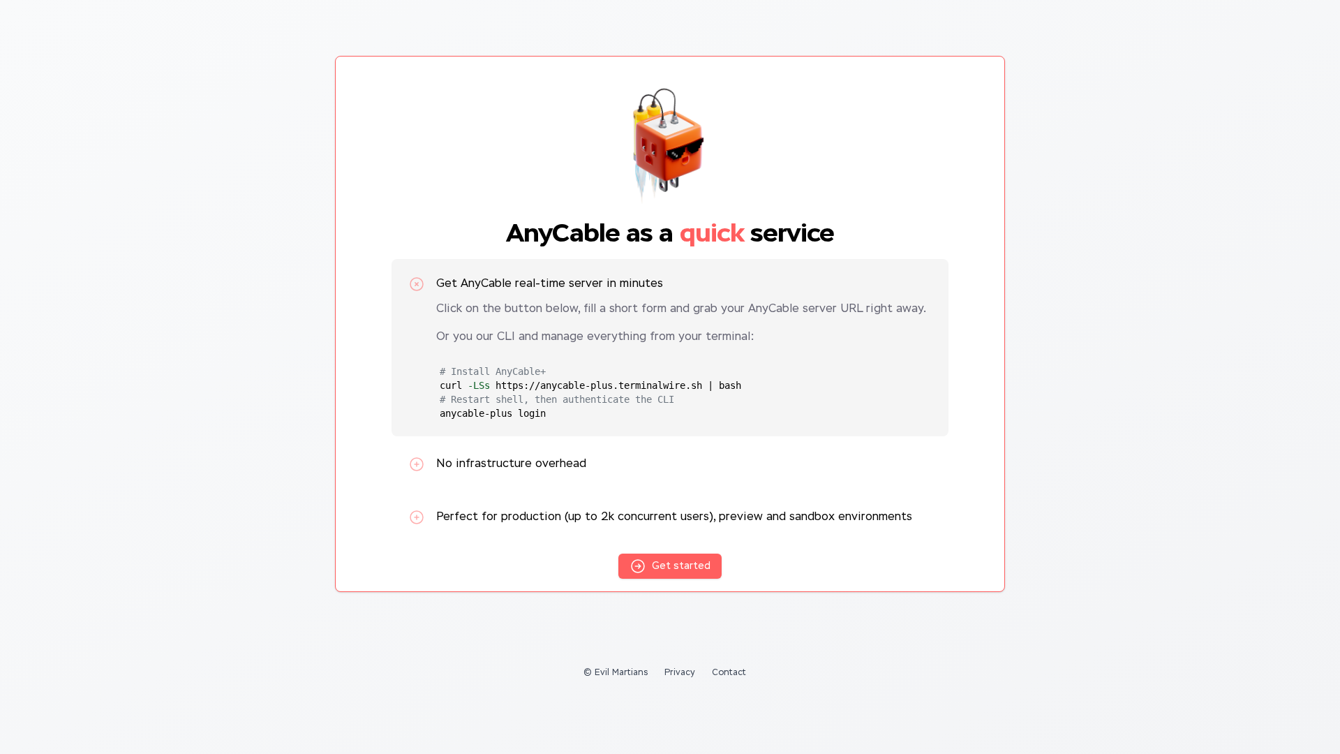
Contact (729, 673)
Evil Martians (621, 673)
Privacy (679, 673)
